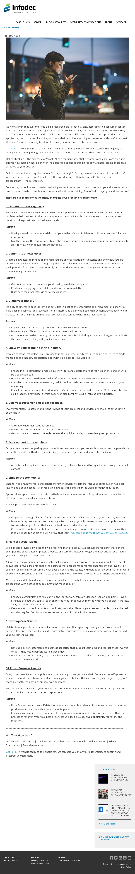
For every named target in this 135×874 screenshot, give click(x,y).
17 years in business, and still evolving (119, 777)
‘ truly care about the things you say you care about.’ (98, 532)
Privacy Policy (125, 867)
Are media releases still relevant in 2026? (121, 793)
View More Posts (106, 823)
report (14, 148)
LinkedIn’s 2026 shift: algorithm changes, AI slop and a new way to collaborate (120, 810)
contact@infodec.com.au (69, 860)
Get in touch (13, 751)
